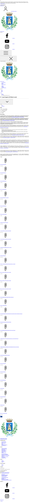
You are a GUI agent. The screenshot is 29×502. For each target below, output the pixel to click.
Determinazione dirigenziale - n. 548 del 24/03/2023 (12, 151)
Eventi (2, 465)
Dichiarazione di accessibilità (5, 479)
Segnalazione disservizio (4, 475)
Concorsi (3, 94)
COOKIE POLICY (2, 3)
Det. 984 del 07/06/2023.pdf (3, 255)
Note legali (3, 478)
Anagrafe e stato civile (4, 448)
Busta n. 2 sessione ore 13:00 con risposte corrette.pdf (5, 280)
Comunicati (3, 461)
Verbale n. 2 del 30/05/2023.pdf (3, 305)
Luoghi (2, 464)
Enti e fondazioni (4, 443)
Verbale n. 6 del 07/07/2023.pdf (3, 214)
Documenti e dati (4, 445)
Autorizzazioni (3, 457)
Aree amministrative (4, 442)
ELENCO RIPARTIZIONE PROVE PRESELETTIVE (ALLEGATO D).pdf (7, 330)
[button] (4, 82)
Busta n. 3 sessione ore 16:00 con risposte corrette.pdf (5, 272)
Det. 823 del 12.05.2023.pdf (3, 363)
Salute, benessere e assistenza (5, 456)
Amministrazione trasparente (5, 477)
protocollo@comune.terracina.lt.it (5, 472)
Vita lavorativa (3, 449)
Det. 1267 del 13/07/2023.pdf (3, 164)
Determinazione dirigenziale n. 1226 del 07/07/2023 (8, 120)
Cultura (2, 85)
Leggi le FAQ (3, 474)
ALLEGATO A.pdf (2, 388)
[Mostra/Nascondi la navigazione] (5, 53)
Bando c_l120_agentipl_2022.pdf (3, 413)
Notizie (2, 460)
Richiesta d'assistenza (4, 476)
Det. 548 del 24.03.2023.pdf (3, 396)
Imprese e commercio (4, 450)
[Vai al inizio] (0, 415)
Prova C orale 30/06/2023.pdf (3, 189)
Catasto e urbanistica (4, 451)
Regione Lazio (2, 5)
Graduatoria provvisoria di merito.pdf (4, 222)
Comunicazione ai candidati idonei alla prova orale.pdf (5, 247)
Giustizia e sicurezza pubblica (5, 454)
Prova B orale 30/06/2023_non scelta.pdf (4, 197)
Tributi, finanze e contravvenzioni (5, 455)
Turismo (3, 86)
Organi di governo (4, 441)
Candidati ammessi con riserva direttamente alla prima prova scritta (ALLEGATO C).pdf (9, 338)
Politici (2, 444)
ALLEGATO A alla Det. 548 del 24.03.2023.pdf (5, 355)
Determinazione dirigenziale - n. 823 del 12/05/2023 (9, 137)
